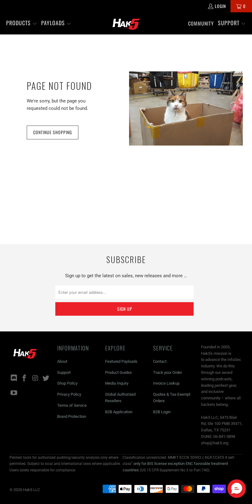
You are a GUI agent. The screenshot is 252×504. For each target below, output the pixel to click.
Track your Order (167, 372)
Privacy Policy (69, 394)
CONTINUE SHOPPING (52, 132)
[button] (21, 23)
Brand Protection (71, 416)
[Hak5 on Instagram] (35, 378)
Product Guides (118, 372)
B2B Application (118, 412)
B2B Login (162, 412)
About (62, 361)
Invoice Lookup (166, 383)
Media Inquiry (116, 383)
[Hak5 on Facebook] (24, 378)
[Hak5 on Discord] (14, 378)
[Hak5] (126, 23)
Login (220, 6)
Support (64, 372)
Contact (160, 361)
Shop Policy (67, 383)
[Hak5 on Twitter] (46, 378)
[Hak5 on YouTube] (14, 393)
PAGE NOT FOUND (59, 86)
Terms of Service (72, 405)
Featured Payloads (121, 361)
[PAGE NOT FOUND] (186, 108)
